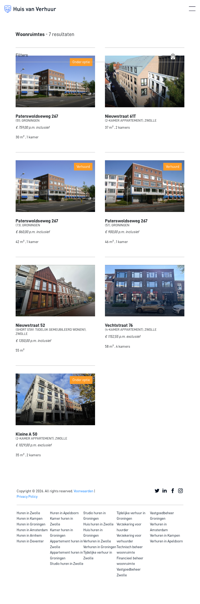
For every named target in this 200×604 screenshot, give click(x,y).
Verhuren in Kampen (165, 535)
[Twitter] (157, 491)
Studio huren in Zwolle (66, 563)
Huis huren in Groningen (93, 532)
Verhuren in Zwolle (97, 541)
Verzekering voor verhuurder (129, 538)
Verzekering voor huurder (129, 527)
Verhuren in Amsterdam (159, 527)
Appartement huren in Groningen (66, 555)
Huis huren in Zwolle (98, 524)
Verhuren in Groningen (99, 547)
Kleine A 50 (26, 434)
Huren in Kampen (29, 518)
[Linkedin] (165, 491)
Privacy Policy (27, 496)
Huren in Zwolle (28, 513)
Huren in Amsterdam (32, 530)
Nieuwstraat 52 (30, 325)
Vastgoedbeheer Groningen (162, 515)
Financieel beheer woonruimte (130, 561)
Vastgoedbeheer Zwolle (129, 572)
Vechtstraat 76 (119, 325)
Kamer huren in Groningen (61, 532)
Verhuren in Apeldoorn (166, 541)
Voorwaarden (83, 491)
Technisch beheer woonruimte (130, 549)
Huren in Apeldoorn (64, 513)
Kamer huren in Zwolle (61, 521)
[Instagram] (180, 491)
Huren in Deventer (30, 541)
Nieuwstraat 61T (120, 116)
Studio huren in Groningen (94, 515)
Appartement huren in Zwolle (66, 544)
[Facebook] (173, 491)
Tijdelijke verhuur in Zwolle (97, 555)
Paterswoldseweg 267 (37, 116)
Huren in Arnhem (29, 535)
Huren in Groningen (31, 524)
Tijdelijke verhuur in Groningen (131, 515)
